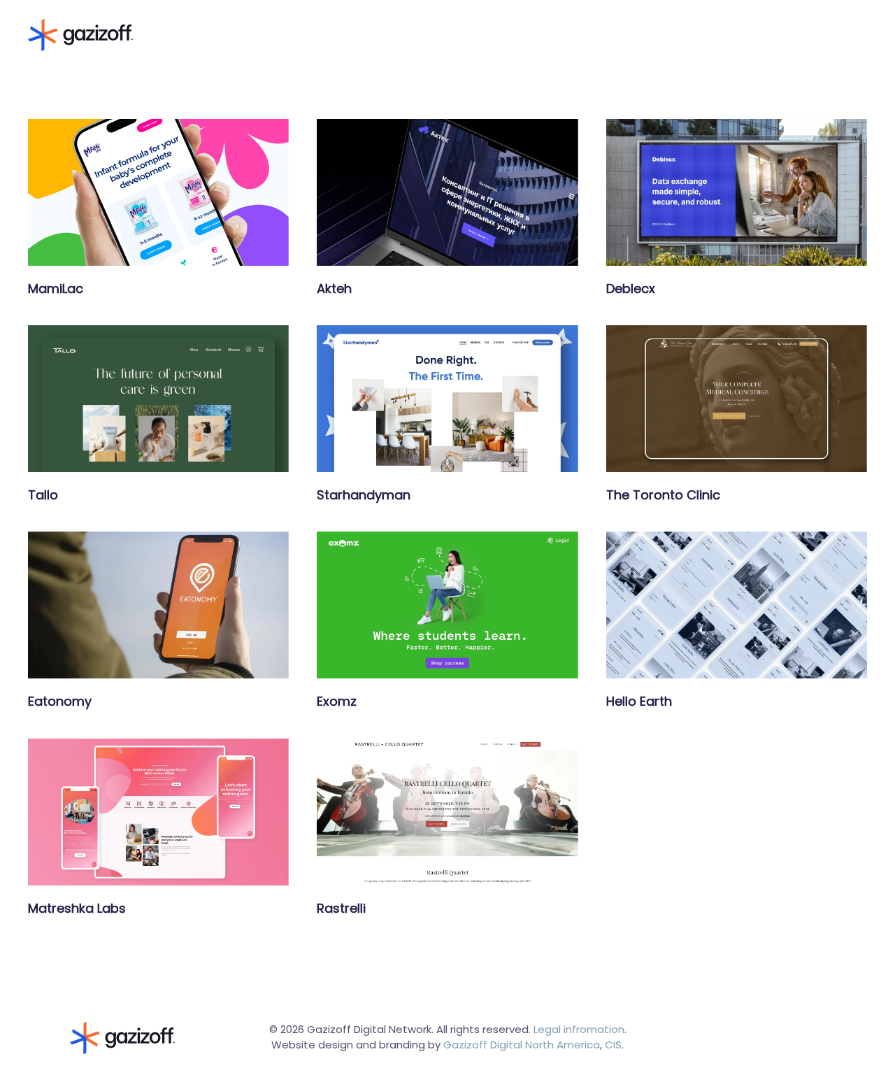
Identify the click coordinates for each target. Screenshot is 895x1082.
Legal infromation (579, 1029)
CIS (613, 1044)
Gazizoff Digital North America (521, 1044)
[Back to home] (80, 35)
